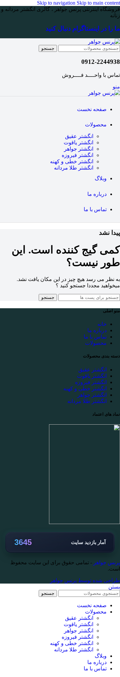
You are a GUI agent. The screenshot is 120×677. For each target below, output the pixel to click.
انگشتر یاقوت (78, 142)
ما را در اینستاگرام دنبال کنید (83, 28)
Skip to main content (98, 3)
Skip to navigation (57, 3)
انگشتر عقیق (79, 136)
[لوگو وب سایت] (104, 42)
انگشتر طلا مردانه (73, 168)
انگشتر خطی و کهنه (71, 161)
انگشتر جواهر (78, 149)
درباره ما (97, 330)
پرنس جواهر (106, 562)
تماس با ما (95, 336)
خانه (102, 324)
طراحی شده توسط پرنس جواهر (85, 580)
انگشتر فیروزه (77, 155)
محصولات (96, 343)
